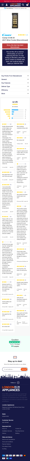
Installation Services (7, 431)
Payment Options (6, 444)
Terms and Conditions (7, 441)
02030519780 (5, 416)
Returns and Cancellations (8, 439)
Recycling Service (19, 431)
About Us (4, 428)
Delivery (4, 433)
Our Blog (4, 448)
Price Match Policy (6, 446)
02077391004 (5, 422)
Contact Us (18, 428)
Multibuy (17, 433)
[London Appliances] (15, 4)
